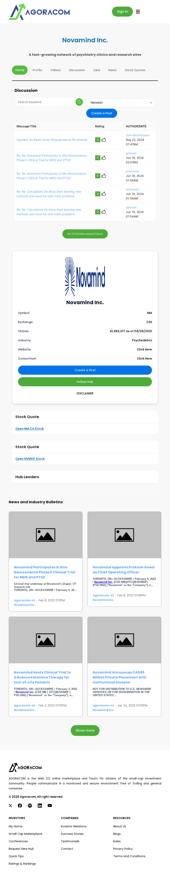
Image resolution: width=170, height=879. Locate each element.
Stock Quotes (135, 70)
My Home (15, 826)
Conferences (18, 841)
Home (19, 70)
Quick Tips (16, 856)
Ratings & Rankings (22, 864)
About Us (119, 826)
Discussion (77, 70)
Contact (67, 849)
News (112, 70)
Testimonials (70, 841)
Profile (37, 70)
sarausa (131, 153)
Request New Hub (21, 849)
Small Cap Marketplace (25, 834)
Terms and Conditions (129, 856)
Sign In (122, 11)
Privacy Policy (123, 849)
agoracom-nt (24, 600)
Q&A (96, 70)
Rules (117, 841)
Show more (85, 730)
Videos (55, 70)
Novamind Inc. (24, 605)
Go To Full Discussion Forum (85, 234)
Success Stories (72, 834)
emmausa (132, 171)
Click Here (144, 349)
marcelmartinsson (138, 135)
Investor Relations (73, 826)
